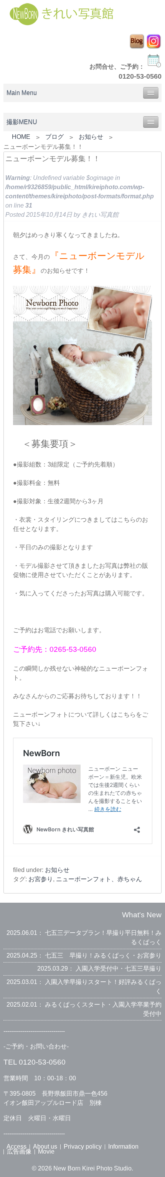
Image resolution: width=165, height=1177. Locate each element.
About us (45, 1146)
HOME (21, 137)
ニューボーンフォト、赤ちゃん (99, 879)
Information (123, 1146)
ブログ (54, 137)
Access (16, 1146)
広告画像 (19, 1151)
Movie (46, 1151)
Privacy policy (83, 1146)
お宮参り (40, 879)
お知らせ (91, 137)
